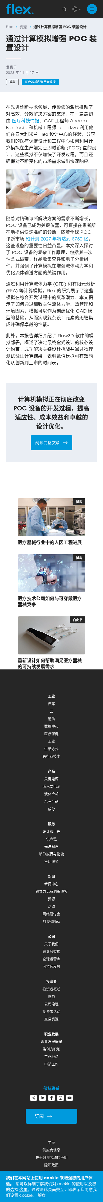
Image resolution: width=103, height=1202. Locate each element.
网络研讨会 (51, 914)
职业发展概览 (51, 1041)
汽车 (51, 703)
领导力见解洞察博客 (52, 891)
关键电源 (51, 779)
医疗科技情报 (26, 120)
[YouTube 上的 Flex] (69, 1098)
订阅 (39, 1116)
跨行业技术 (51, 756)
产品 (51, 771)
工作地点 (51, 1056)
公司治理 (51, 1004)
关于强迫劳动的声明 (52, 1157)
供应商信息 (51, 1150)
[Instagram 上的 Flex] (60, 1098)
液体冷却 (51, 794)
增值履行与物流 (51, 854)
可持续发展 (51, 966)
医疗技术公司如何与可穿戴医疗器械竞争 (50, 601)
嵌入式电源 (51, 786)
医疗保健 (51, 734)
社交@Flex (51, 921)
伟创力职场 (51, 1049)
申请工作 (51, 1064)
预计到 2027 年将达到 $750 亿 (57, 239)
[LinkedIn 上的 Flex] (42, 1098)
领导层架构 (51, 951)
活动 (51, 906)
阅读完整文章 (47, 442)
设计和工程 (51, 831)
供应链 (51, 839)
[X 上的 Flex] (33, 1098)
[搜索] (64, 9)
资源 (23, 27)
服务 (51, 823)
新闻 (51, 876)
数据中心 (51, 726)
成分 (51, 809)
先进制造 (51, 846)
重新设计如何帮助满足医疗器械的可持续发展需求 (50, 663)
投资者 (51, 981)
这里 (23, 1189)
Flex (9, 27)
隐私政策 (51, 1165)
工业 (51, 696)
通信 (51, 718)
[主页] (20, 9)
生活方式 (51, 749)
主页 (51, 1142)
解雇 (42, 1195)
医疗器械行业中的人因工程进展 (50, 542)
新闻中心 (51, 884)
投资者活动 (51, 1011)
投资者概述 (51, 989)
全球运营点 (51, 959)
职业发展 (51, 1034)
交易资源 (51, 1019)
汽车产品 (51, 801)
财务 (51, 996)
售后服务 (51, 861)
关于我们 (51, 944)
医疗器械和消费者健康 (40, 82)
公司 (51, 936)
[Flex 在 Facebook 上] (51, 1098)
